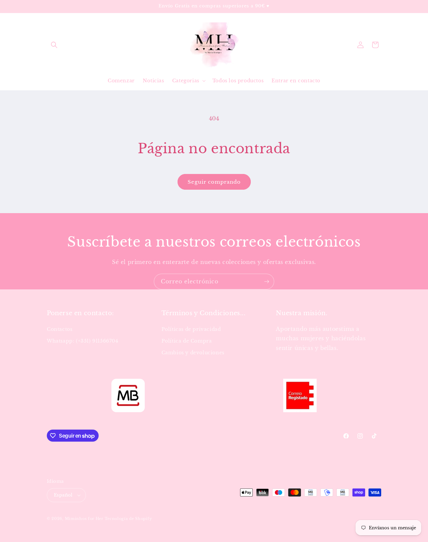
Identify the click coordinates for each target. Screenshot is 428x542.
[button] (54, 44)
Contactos (59, 329)
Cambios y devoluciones (193, 353)
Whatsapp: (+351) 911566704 (82, 341)
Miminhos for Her (84, 518)
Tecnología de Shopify (128, 518)
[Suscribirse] (266, 281)
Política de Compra (187, 341)
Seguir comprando (214, 182)
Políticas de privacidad (191, 329)
